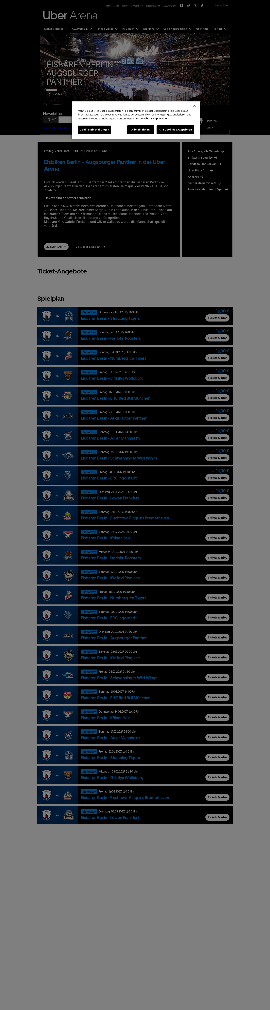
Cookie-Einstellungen (94, 129)
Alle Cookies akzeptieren (175, 129)
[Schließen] (194, 105)
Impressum (160, 118)
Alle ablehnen (140, 129)
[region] (136, 120)
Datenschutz (144, 118)
